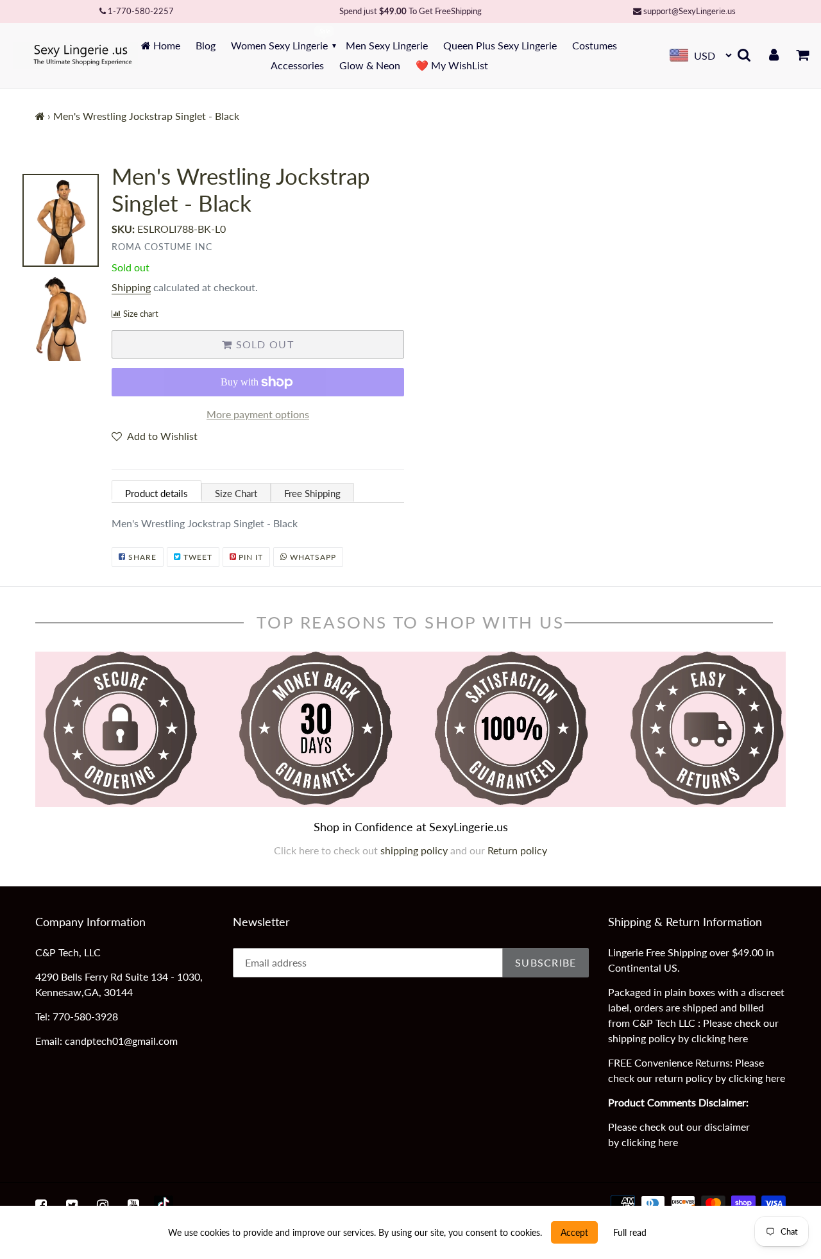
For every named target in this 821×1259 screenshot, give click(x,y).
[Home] (40, 116)
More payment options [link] (258, 414)
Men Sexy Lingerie (387, 45)
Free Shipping (312, 493)
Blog (206, 45)
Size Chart (236, 493)
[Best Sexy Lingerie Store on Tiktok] (163, 1205)
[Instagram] (102, 1205)
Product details (156, 493)
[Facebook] (41, 1205)
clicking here (719, 1038)
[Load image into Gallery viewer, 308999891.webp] (60, 220)
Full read (630, 1232)
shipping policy (415, 850)
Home (165, 45)
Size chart (140, 313)
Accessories (297, 65)
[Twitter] (72, 1205)
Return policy (517, 850)
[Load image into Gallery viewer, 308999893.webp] (60, 317)
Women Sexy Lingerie (279, 45)
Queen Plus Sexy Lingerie (500, 45)
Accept (574, 1232)
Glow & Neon (369, 65)
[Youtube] (133, 1205)
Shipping (131, 287)
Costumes (594, 45)
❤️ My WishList (452, 65)
